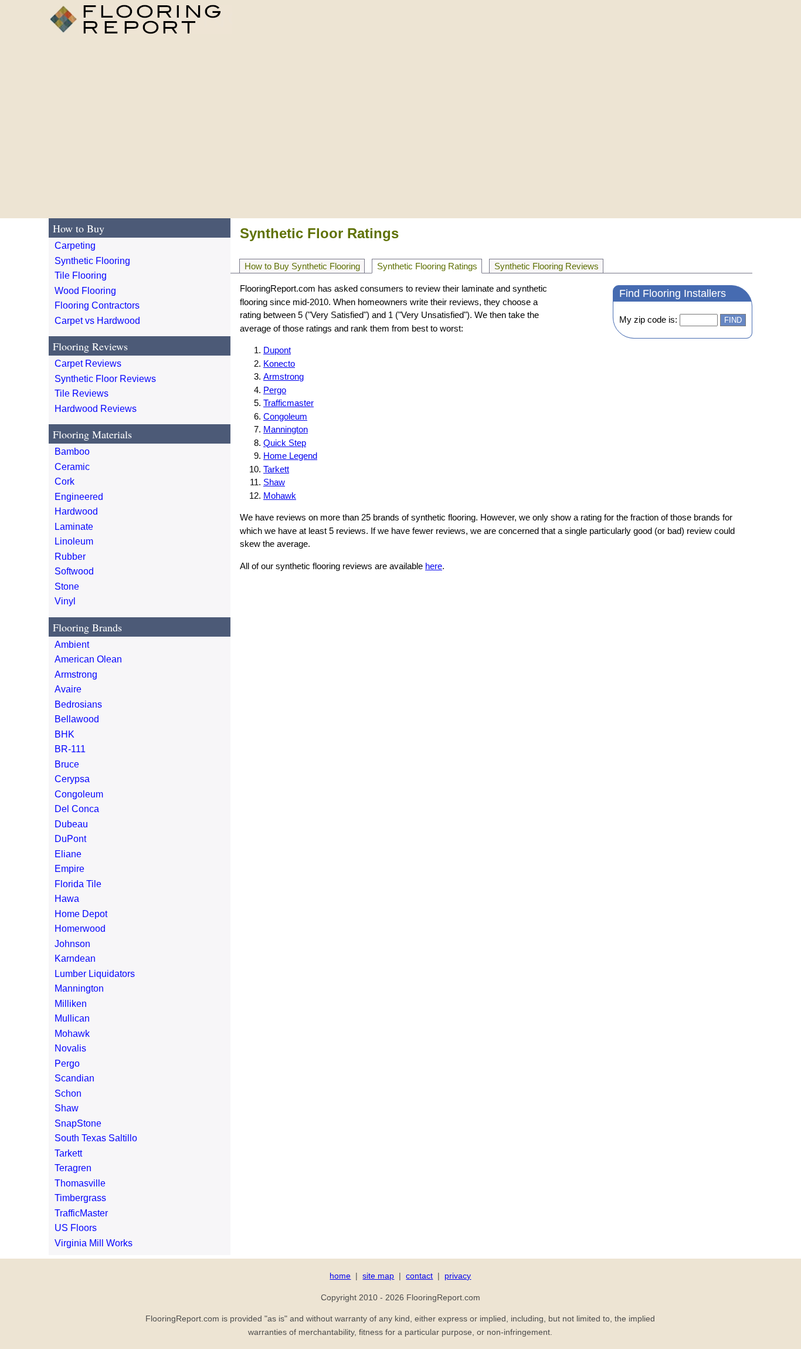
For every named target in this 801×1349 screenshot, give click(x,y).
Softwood (74, 571)
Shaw (274, 482)
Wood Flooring (85, 291)
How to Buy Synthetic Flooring (302, 266)
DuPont (70, 839)
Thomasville (80, 1183)
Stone (67, 586)
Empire (69, 869)
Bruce (67, 764)
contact (419, 1275)
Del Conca (77, 809)
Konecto (279, 363)
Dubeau (71, 824)
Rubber (70, 557)
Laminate (74, 527)
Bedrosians (78, 704)
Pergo (274, 390)
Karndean (75, 958)
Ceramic (72, 467)
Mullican (72, 1018)
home (340, 1275)
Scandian (74, 1078)
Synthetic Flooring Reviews (546, 266)
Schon (68, 1093)
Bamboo (72, 452)
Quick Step (284, 443)
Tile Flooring (81, 275)
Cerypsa (72, 779)
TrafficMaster (81, 1213)
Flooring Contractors (97, 305)
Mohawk (279, 496)
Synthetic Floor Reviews (105, 379)
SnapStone (78, 1123)
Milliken (71, 1004)
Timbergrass (80, 1198)
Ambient (72, 645)
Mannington (285, 429)
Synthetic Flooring (92, 261)
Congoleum (285, 416)
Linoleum (74, 541)
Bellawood (77, 719)
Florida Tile (78, 884)
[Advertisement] (400, 125)
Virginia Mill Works (94, 1243)
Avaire (68, 689)
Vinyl (65, 601)
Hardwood (76, 511)
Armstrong (283, 376)
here (433, 566)
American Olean (88, 659)
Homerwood (80, 929)
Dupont (277, 350)
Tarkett (276, 469)
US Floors (76, 1228)
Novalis (70, 1048)
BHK (64, 734)
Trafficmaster (288, 403)
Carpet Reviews (88, 363)
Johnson (72, 944)
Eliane (68, 854)
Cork (64, 481)
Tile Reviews (81, 393)
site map (378, 1275)
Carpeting (75, 246)
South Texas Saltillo (96, 1138)
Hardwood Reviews (96, 409)
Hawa (67, 899)
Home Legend (290, 456)
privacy (457, 1275)
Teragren (73, 1168)
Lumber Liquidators (95, 974)
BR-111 (70, 749)
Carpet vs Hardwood (97, 321)
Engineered (79, 497)
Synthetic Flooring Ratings (427, 266)
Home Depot (81, 914)
